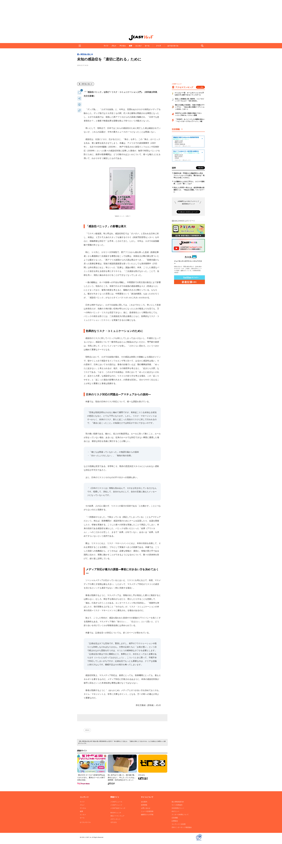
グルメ (114, 46)
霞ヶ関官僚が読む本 (85, 54)
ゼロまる (113, 822)
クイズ (158, 46)
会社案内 (144, 802)
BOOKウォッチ (115, 813)
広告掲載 (175, 818)
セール (147, 46)
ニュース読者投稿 (147, 811)
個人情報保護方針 (178, 802)
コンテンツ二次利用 (179, 824)
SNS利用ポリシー (178, 808)
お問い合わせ (145, 808)
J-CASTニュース (116, 802)
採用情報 (144, 805)
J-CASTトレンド (116, 805)
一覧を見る (200, 167)
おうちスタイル (173, 46)
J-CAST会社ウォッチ (117, 808)
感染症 (87, 730)
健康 (130, 46)
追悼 (174, 168)
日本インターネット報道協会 (182, 827)
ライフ (106, 46)
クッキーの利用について (180, 814)
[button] (79, 45)
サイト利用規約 (177, 805)
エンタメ (138, 46)
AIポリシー (175, 811)
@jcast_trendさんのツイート (183, 221)
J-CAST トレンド (141, 37)
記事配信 (175, 821)
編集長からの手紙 (147, 814)
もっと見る (200, 87)
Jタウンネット (115, 819)
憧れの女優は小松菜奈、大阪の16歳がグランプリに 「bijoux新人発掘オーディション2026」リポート (190, 107)
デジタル (123, 46)
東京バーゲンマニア (117, 816)
